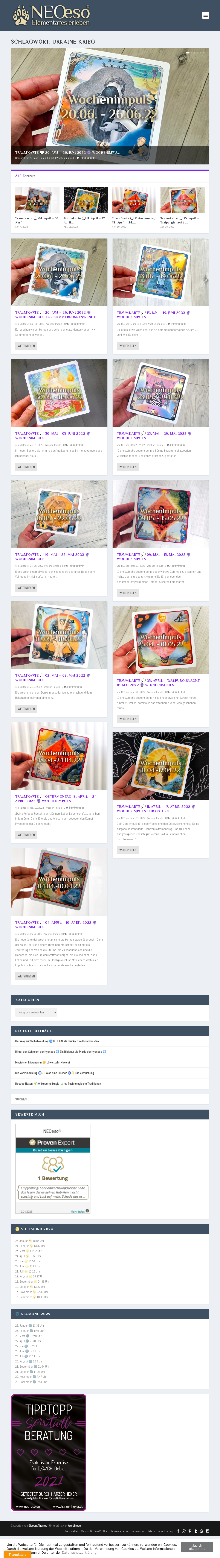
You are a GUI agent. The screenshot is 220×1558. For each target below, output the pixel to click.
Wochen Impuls (65, 158)
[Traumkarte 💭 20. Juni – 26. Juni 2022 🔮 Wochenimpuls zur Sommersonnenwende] (59, 272)
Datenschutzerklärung (160, 1531)
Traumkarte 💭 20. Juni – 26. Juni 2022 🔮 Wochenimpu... (67, 153)
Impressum (138, 1531)
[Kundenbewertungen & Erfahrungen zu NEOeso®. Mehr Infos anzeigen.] (52, 1213)
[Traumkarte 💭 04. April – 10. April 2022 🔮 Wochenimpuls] (37, 200)
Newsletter (71, 1531)
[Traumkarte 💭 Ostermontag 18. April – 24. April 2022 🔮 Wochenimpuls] (134, 200)
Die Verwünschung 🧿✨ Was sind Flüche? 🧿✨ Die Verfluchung (54, 1073)
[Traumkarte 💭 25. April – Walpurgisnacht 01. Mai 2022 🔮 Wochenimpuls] (182, 200)
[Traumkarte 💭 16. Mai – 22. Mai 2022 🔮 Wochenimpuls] (59, 514)
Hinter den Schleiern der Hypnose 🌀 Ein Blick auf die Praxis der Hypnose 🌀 (60, 1052)
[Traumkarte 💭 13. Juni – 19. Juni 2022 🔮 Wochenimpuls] (161, 272)
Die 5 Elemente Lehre (115, 1531)
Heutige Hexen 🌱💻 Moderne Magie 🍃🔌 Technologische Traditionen (58, 1084)
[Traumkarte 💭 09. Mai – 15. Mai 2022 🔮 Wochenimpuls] (161, 514)
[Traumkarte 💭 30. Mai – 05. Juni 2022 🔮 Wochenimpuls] (59, 393)
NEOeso (34, 158)
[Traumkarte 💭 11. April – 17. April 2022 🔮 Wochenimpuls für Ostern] (86, 200)
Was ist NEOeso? (91, 1531)
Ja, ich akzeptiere (197, 1547)
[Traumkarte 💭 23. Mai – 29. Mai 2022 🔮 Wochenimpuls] (161, 393)
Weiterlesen (26, 346)
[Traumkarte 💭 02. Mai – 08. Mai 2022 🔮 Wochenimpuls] (59, 635)
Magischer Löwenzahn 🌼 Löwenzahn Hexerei (42, 1062)
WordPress (74, 1526)
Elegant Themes (38, 1526)
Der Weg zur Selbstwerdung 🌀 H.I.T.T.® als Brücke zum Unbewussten (57, 1041)
